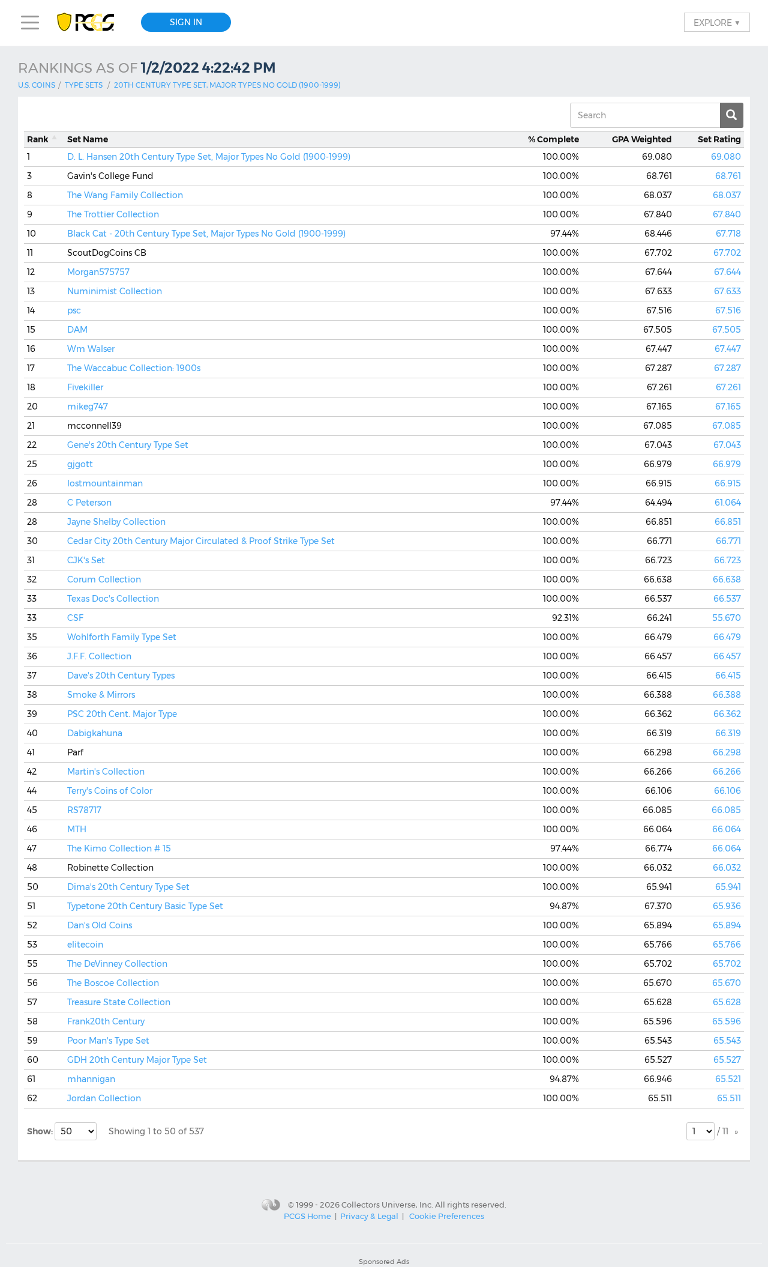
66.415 (728, 675)
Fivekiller (85, 387)
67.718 (728, 233)
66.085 (726, 810)
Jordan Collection (104, 1098)
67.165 (728, 406)
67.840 (727, 214)
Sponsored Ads (384, 1261)
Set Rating (719, 139)
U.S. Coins (36, 84)
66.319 (728, 733)
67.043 (727, 445)
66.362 (727, 714)
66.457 (727, 656)
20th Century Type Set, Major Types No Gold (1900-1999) (227, 84)
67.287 (727, 368)
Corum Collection (104, 579)
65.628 (727, 1002)
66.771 (728, 541)
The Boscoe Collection (113, 983)
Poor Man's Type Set (108, 1040)
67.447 (728, 348)
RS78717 (84, 810)
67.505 (726, 329)
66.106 (727, 790)
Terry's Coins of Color (109, 790)
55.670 (726, 617)
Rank (38, 139)
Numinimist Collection (114, 291)
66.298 (727, 752)
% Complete (553, 139)
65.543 (727, 1040)
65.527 (727, 1059)
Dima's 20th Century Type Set (128, 886)
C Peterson (89, 502)
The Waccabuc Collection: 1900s (133, 368)
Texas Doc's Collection (113, 598)
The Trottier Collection (113, 214)
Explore (717, 22)
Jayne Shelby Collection (116, 521)
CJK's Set (86, 560)
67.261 (728, 387)
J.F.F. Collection (99, 656)
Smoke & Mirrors (101, 694)
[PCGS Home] (91, 22)
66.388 (727, 694)
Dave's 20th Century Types (121, 675)
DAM (77, 329)
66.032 (727, 867)
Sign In (186, 22)
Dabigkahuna (94, 733)
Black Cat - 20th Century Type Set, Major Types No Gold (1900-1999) (206, 233)
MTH (76, 829)
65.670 (726, 983)
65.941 (728, 886)
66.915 (728, 483)
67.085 (726, 425)
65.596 (726, 1021)
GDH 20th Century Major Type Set (137, 1059)
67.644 (727, 272)
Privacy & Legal (369, 1216)
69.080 (726, 156)
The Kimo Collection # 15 (119, 848)
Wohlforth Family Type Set (121, 637)
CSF (75, 617)
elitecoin (85, 944)
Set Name (87, 139)
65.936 (727, 906)
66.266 (727, 771)
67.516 (728, 310)
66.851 (728, 521)
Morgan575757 (98, 272)
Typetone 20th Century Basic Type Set (145, 906)
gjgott (80, 464)
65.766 (727, 944)
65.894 (727, 925)
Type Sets (84, 84)
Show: (41, 1131)
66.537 (727, 598)
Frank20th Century (106, 1021)
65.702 (727, 963)
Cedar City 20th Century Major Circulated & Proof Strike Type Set (201, 541)
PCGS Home (307, 1216)
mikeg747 (87, 406)
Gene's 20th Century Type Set (127, 445)
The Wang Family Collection (125, 195)
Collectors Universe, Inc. (387, 1204)
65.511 (729, 1098)
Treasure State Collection (118, 1002)
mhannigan (91, 1079)
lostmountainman (105, 483)
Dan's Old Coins (99, 925)
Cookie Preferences (446, 1216)
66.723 (727, 560)
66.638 (727, 579)
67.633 (727, 291)
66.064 (726, 829)
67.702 (727, 252)
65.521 (728, 1079)
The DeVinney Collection (117, 963)
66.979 (727, 464)
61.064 (728, 502)
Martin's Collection (106, 771)
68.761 (728, 176)
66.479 (727, 637)
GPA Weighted (642, 139)
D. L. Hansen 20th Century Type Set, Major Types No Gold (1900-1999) (208, 156)
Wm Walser (91, 348)
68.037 (727, 195)
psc (74, 310)
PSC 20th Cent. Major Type (122, 714)
